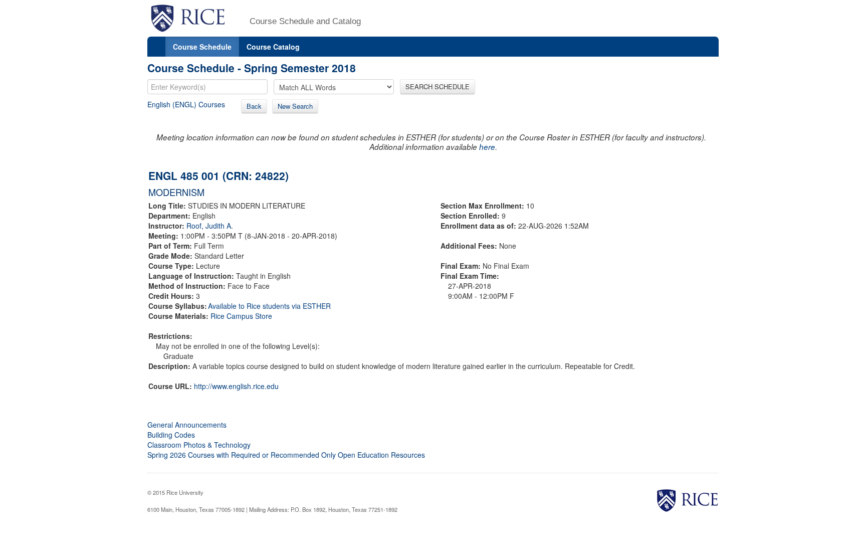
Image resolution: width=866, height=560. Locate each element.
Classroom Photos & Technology (199, 445)
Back (254, 106)
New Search (295, 106)
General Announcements (187, 425)
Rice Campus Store (241, 316)
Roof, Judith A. (209, 226)
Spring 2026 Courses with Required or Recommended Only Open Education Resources (286, 455)
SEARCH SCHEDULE (437, 86)
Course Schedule (202, 47)
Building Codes (171, 435)
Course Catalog (273, 47)
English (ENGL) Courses (186, 104)
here (487, 146)
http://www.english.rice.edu (236, 386)
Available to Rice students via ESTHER (269, 306)
